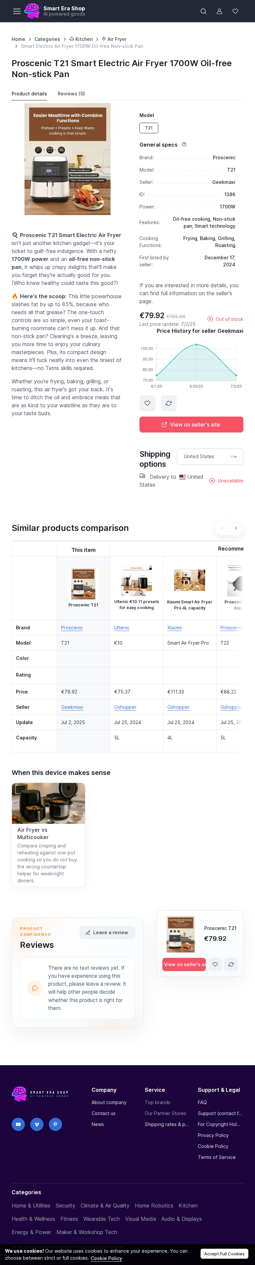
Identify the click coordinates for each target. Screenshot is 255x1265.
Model (146, 115)
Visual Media (140, 1218)
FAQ (202, 1102)
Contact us (104, 1113)
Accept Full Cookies (224, 1253)
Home (18, 39)
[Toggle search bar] (204, 11)
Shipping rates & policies (167, 1124)
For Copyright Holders (220, 1124)
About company (109, 1102)
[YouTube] (18, 1124)
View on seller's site (195, 424)
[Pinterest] (55, 1124)
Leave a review (110, 932)
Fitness (69, 1218)
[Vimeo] (36, 1124)
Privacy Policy (213, 1135)
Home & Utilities (31, 1205)
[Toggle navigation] (17, 11)
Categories (47, 39)
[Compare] (169, 403)
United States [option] (199, 456)
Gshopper (125, 707)
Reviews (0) (71, 93)
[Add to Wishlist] (147, 403)
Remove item (231, 456)
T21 (149, 127)
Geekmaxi (72, 707)
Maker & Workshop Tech (86, 1232)
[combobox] (210, 456)
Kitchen (83, 39)
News (98, 1124)
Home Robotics (154, 1205)
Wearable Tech (101, 1218)
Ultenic (121, 627)
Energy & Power (31, 1232)
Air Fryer (116, 39)
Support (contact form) (220, 1113)
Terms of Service (217, 1157)
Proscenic (72, 627)
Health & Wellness (33, 1218)
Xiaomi (174, 627)
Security (65, 1205)
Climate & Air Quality (105, 1205)
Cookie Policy (213, 1146)
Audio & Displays (181, 1218)
